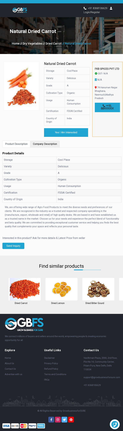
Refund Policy (51, 369)
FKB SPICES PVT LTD (107, 68)
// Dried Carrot (52, 43)
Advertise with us (13, 374)
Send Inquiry (13, 245)
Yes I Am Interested (66, 132)
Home (16, 43)
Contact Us (10, 369)
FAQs (46, 379)
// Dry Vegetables (31, 43)
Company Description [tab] (45, 143)
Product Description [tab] (16, 143)
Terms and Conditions (55, 374)
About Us (9, 363)
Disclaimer (49, 358)
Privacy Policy (51, 363)
